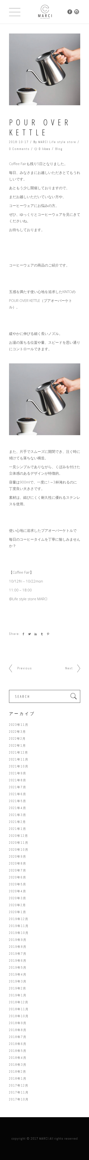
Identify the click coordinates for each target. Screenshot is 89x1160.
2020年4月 (17, 891)
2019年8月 (18, 947)
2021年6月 (17, 794)
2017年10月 (19, 1099)
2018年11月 (19, 1009)
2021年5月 (17, 801)
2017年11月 (19, 1092)
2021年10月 (18, 766)
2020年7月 (17, 870)
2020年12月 (18, 836)
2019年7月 (18, 954)
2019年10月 (19, 933)
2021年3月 (17, 815)
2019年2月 (17, 988)
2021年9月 (17, 773)
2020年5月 (17, 884)
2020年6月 (17, 877)
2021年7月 (17, 787)
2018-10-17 (19, 142)
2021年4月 (17, 808)
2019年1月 (18, 995)
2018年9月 (18, 1023)
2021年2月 (17, 822)
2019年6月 (18, 961)
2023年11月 (18, 725)
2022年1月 (17, 746)
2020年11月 (18, 843)
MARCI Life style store (57, 142)
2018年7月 (18, 1037)
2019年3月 (18, 981)
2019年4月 (18, 974)
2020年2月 (17, 905)
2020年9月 (17, 857)
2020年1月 (17, 912)
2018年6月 (18, 1044)
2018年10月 (19, 1016)
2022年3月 (17, 732)
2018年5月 (18, 1051)
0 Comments (19, 149)
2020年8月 (17, 863)
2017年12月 (18, 1085)
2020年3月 (17, 898)
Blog (59, 149)
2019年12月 (18, 919)
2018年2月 (17, 1072)
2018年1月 (18, 1079)
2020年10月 (18, 850)
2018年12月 (18, 1002)
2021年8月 (17, 780)
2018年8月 (18, 1030)
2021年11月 (18, 759)
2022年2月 (17, 739)
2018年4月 (18, 1058)
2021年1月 (17, 829)
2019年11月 (19, 926)
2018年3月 (18, 1065)
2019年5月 (18, 968)
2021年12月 (18, 752)
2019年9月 (18, 940)
